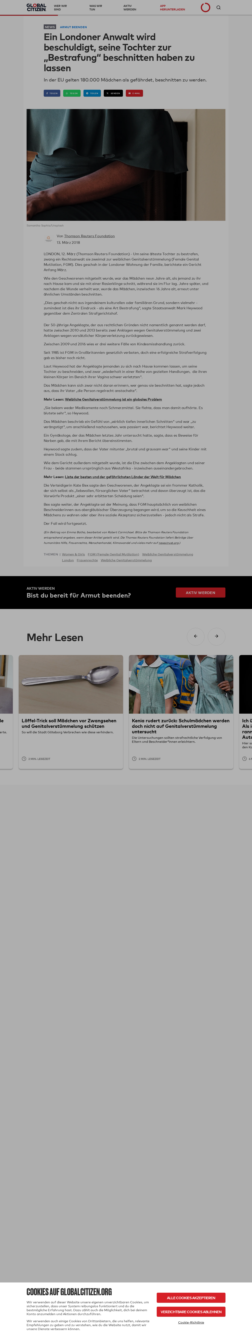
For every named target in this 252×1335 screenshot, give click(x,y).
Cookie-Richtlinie (191, 1322)
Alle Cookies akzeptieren (191, 1297)
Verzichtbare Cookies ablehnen (191, 1311)
